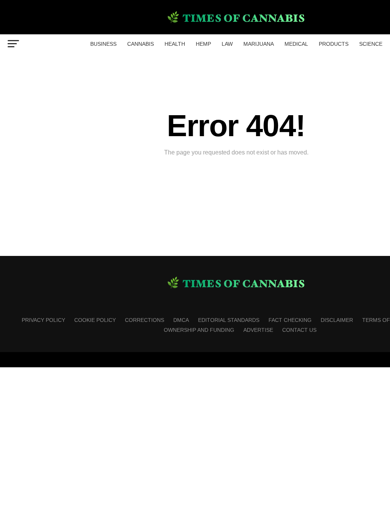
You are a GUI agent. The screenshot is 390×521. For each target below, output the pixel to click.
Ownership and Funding (199, 330)
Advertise (258, 330)
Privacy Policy (43, 320)
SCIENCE (370, 44)
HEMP (203, 44)
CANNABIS (140, 44)
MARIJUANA (258, 44)
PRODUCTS (333, 44)
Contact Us (299, 330)
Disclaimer (337, 320)
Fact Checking (290, 320)
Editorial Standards (228, 320)
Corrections (144, 320)
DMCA (181, 320)
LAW (227, 44)
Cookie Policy (95, 320)
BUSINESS (103, 44)
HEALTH (175, 44)
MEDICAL (296, 44)
